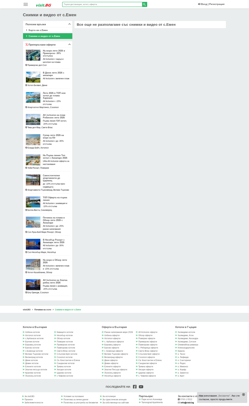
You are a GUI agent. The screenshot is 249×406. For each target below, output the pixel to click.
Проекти (29, 399)
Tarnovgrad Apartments (152, 402)
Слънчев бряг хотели (67, 354)
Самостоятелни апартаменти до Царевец (51, 178)
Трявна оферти (145, 366)
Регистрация (216, 4)
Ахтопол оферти (112, 338)
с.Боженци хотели (34, 351)
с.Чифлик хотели (65, 376)
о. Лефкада (183, 357)
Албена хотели (32, 332)
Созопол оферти (146, 357)
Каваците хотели (65, 332)
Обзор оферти (145, 335)
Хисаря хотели (64, 369)
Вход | (204, 4)
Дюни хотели (31, 360)
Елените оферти (112, 366)
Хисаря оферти (145, 369)
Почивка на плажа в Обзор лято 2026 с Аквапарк (54, 220)
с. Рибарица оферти (148, 348)
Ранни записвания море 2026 (118, 332)
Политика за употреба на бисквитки (81, 402)
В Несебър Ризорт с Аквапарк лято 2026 (54, 241)
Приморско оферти (147, 341)
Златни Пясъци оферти (115, 369)
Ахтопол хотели (33, 335)
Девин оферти (111, 363)
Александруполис (186, 348)
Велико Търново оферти (116, 354)
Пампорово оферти (147, 345)
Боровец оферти (112, 345)
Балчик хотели (32, 341)
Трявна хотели (64, 366)
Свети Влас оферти (148, 351)
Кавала (181, 351)
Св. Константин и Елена (68, 360)
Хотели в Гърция (185, 327)
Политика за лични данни (76, 399)
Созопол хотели (64, 357)
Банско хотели (32, 348)
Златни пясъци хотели (36, 369)
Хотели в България (35, 327)
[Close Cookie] (243, 394)
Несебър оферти (112, 376)
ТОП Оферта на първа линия (55, 198)
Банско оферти (111, 348)
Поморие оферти (146, 338)
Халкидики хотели (186, 332)
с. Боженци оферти (113, 351)
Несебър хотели (65, 335)
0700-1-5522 (186, 399)
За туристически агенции (114, 399)
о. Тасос (181, 354)
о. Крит (181, 376)
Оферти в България (114, 327)
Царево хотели (64, 373)
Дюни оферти (111, 360)
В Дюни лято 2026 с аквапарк (53, 74)
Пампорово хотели (66, 348)
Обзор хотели (63, 338)
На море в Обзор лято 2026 (55, 261)
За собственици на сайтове (115, 402)
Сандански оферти (147, 363)
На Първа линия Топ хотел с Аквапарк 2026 (55, 156)
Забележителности (34, 402)
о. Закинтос (183, 373)
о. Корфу (182, 369)
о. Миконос (183, 366)
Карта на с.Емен (38, 30)
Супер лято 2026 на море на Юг (53, 136)
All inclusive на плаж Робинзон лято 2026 (54, 116)
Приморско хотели (66, 345)
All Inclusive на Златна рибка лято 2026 (55, 281)
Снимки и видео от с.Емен (44, 36)
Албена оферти (112, 335)
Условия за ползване (74, 396)
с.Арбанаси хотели (34, 338)
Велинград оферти (113, 357)
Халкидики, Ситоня (187, 341)
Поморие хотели (65, 341)
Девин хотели (31, 363)
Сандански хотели (66, 363)
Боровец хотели (33, 345)
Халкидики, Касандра (188, 338)
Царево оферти (146, 373)
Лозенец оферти (112, 373)
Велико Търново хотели (36, 354)
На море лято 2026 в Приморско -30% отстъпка (54, 53)
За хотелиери (109, 396)
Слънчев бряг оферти (149, 354)
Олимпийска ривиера (188, 345)
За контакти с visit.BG (191, 396)
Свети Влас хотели (66, 351)
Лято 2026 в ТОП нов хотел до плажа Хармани (54, 95)
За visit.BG (29, 396)
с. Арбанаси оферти (114, 341)
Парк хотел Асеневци (151, 399)
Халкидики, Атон (186, 335)
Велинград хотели (34, 357)
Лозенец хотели (33, 376)
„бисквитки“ (224, 395)
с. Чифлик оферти (147, 376)
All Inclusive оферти (147, 332)
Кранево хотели (33, 373)
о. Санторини (184, 360)
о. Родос (182, 363)
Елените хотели (33, 366)
